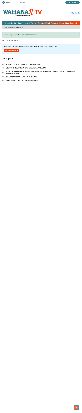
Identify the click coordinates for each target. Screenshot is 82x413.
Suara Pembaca (10, 50)
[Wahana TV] (22, 13)
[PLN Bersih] (75, 13)
